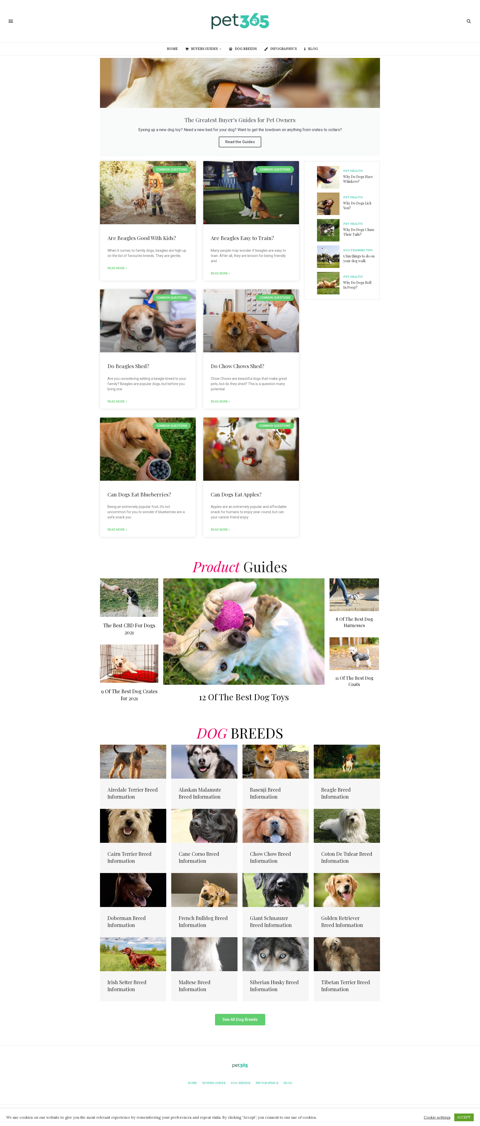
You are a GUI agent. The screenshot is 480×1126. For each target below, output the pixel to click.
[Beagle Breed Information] (347, 761)
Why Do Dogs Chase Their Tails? (358, 232)
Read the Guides (240, 142)
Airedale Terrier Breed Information (133, 793)
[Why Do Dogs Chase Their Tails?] (330, 230)
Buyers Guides (204, 49)
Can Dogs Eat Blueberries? (139, 494)
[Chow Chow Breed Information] (275, 825)
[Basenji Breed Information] (275, 761)
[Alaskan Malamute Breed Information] (204, 761)
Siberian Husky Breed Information (274, 985)
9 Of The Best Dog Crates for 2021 (129, 694)
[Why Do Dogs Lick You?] (330, 204)
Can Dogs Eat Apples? (236, 494)
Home (172, 49)
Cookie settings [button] (437, 1117)
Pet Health (352, 171)
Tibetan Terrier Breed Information (345, 985)
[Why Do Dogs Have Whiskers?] (330, 177)
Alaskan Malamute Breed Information (200, 793)
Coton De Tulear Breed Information (346, 857)
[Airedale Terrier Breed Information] (133, 761)
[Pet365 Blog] (240, 21)
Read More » (117, 268)
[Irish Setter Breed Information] (133, 953)
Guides (240, 566)
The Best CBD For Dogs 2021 (129, 629)
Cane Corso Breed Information (199, 857)
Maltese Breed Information (194, 985)
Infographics (283, 49)
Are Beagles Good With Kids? (142, 237)
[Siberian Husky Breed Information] (275, 953)
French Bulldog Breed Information (203, 921)
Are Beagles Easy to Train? (242, 237)
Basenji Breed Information (265, 793)
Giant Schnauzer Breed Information (271, 921)
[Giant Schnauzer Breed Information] (275, 889)
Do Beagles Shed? (128, 365)
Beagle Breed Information (336, 793)
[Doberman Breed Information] (133, 889)
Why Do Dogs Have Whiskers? (358, 179)
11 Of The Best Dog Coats (354, 681)
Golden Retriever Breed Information (342, 921)
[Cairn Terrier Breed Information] (133, 825)
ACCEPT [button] (464, 1117)
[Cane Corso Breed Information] (204, 825)
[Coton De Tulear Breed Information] (347, 825)
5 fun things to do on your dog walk (358, 258)
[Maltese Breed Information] (204, 953)
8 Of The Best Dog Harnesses (354, 622)
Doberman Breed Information (127, 921)
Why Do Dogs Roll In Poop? (357, 285)
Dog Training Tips (358, 250)
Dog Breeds (246, 49)
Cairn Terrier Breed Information (130, 857)
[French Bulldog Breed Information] (204, 889)
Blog (313, 49)
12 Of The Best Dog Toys (244, 696)
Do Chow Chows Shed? (237, 365)
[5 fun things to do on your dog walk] (330, 256)
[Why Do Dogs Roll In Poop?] (330, 283)
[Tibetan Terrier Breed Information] (347, 953)
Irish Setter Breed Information (127, 985)
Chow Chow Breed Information (270, 857)
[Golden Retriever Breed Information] (347, 889)
